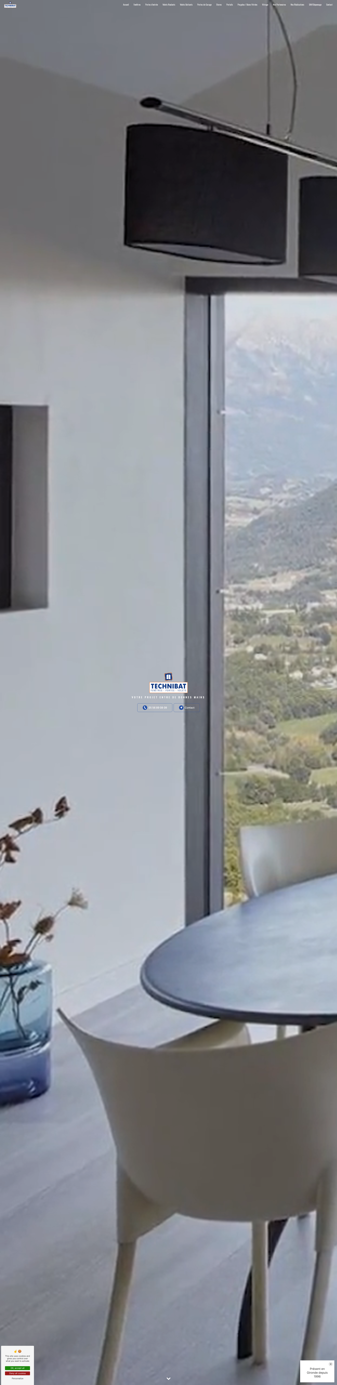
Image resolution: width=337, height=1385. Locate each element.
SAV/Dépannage (315, 4)
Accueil (126, 4)
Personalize (17, 1378)
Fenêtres (137, 4)
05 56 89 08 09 (157, 707)
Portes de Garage (204, 4)
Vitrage (265, 4)
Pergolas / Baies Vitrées (247, 4)
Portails (229, 4)
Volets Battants (186, 4)
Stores (219, 4)
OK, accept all (17, 1368)
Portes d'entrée (151, 4)
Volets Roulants (169, 4)
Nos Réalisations (297, 4)
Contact (329, 4)
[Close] (331, 1364)
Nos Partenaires (279, 4)
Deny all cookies (17, 1373)
